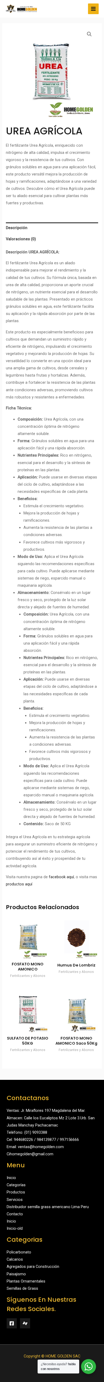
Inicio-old (15, 1228)
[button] (89, 34)
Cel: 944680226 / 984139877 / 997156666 (43, 1139)
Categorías (16, 1185)
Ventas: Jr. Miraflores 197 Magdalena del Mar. (46, 1110)
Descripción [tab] (16, 227)
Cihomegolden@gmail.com (30, 1154)
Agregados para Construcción (33, 1266)
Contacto (15, 1214)
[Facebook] (12, 1323)
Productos (16, 1192)
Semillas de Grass (22, 1288)
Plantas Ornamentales (26, 1281)
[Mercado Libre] (25, 1323)
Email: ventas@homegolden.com (35, 1146)
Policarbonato (19, 1252)
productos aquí (19, 884)
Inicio (11, 1177)
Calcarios (15, 1259)
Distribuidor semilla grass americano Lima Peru (48, 1206)
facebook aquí (61, 876)
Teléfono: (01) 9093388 (27, 1132)
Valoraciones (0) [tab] (21, 239)
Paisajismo (16, 1274)
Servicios (15, 1199)
